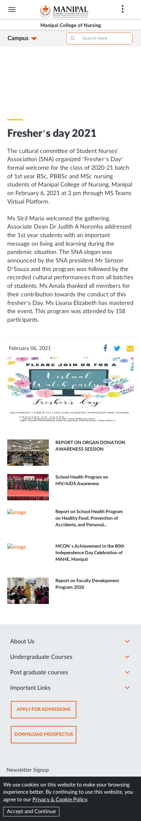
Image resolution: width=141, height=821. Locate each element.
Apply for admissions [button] (46, 712)
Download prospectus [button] (45, 737)
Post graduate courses (39, 673)
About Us (22, 642)
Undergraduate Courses (41, 657)
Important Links (30, 688)
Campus (18, 38)
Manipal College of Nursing (70, 25)
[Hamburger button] (12, 9)
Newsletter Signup (28, 770)
